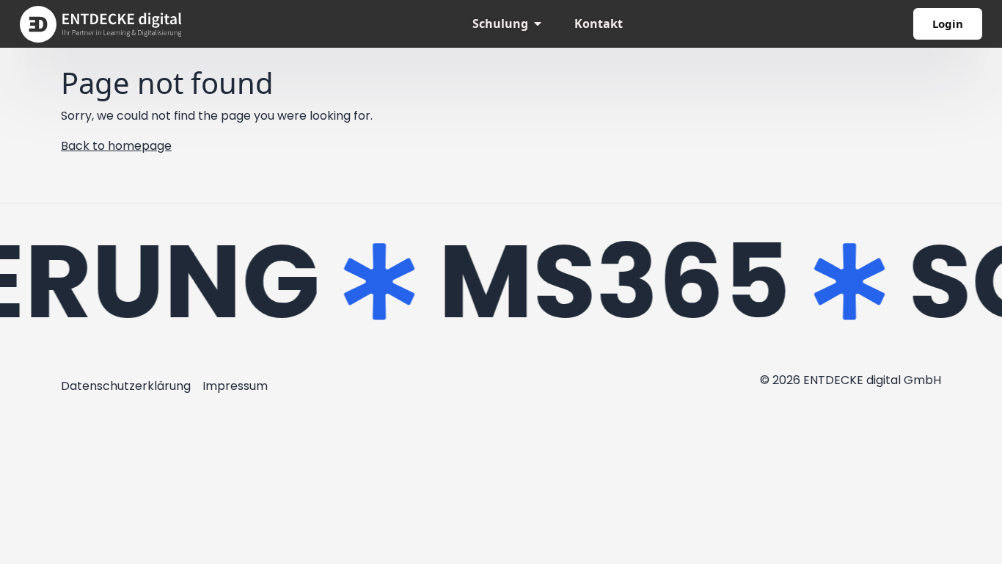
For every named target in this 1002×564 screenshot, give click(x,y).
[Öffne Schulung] (538, 23)
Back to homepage (116, 145)
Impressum (235, 385)
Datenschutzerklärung (126, 385)
